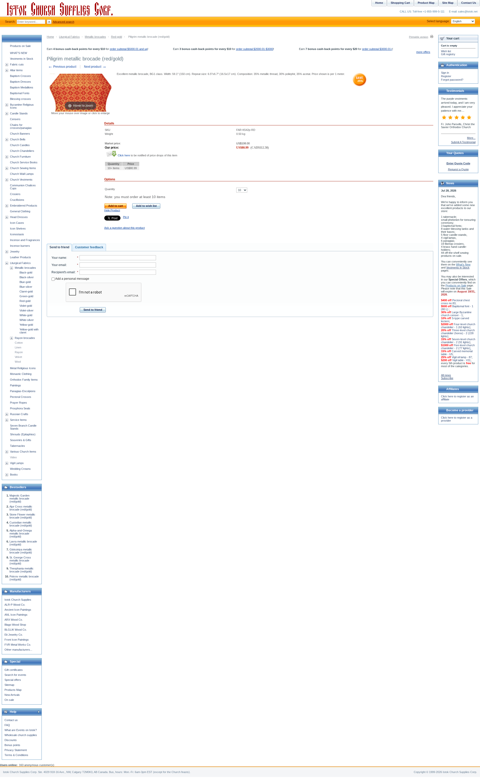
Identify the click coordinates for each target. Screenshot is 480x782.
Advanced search (63, 21)
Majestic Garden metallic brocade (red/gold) (20, 498)
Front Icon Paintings (16, 639)
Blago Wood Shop (15, 624)
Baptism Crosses (20, 75)
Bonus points (12, 745)
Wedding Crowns (20, 468)
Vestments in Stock (21, 58)
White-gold (26, 315)
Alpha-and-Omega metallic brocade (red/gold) (21, 533)
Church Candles (20, 145)
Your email (59, 265)
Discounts (10, 740)
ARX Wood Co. (13, 619)
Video (13, 457)
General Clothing (20, 211)
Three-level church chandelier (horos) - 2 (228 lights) (458, 333)
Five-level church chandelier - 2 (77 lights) (458, 347)
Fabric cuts (17, 64)
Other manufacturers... (18, 649)
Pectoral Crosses (20, 396)
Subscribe (447, 378)
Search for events (15, 674)
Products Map (13, 689)
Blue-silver (26, 286)
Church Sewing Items (23, 168)
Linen (18, 347)
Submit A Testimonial (463, 142)
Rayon (19, 352)
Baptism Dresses (20, 81)
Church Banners (20, 133)
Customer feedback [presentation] (89, 247)
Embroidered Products (23, 205)
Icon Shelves (18, 228)
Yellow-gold (26, 324)
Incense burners (20, 245)
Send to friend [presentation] (59, 247)
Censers (15, 119)
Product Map (426, 2)
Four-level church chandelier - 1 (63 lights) (458, 326)
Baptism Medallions (21, 87)
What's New (463, 264)
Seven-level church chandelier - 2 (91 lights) (458, 341)
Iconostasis (17, 234)
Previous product (62, 66)
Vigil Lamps (17, 463)
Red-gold (116, 36)
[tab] (59, 247)
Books (14, 474)
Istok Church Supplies (17, 599)
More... (471, 137)
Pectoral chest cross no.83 (455, 302)
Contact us (11, 720)
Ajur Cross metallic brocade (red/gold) (21, 508)
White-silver (27, 319)
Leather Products (20, 257)
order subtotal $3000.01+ (377, 48)
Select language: (438, 21)
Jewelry (15, 251)
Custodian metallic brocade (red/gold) (21, 524)
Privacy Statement (15, 750)
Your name (59, 258)
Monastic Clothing (21, 373)
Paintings (15, 385)
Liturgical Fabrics (69, 36)
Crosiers (15, 194)
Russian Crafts (19, 414)
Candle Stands (19, 113)
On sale (9, 699)
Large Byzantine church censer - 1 (456, 314)
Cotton (19, 342)
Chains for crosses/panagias (21, 126)
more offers (423, 51)
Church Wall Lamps (22, 173)
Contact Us (468, 2)
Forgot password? (452, 79)
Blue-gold (25, 281)
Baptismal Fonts (20, 93)
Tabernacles (17, 445)
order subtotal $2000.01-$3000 (254, 48)
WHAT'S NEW (18, 52)
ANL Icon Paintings (16, 614)
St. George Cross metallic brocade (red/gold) (20, 560)
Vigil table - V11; (461, 360)
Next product (95, 66)
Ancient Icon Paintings (17, 609)
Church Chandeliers (22, 150)
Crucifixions (17, 199)
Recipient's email (63, 272)
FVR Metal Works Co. (17, 644)
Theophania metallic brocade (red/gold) (22, 570)
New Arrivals (12, 694)
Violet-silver (27, 310)
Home (50, 36)
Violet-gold (26, 305)
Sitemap (9, 684)
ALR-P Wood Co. (14, 604)
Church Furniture (20, 156)
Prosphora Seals (20, 408)
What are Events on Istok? (20, 730)
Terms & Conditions (16, 755)
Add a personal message (72, 278)
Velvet (18, 356)
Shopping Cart (400, 2)
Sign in (445, 72)
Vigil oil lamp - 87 (462, 357)
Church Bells (18, 139)
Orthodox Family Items (24, 379)
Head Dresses (19, 217)
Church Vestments (21, 179)
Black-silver (27, 277)
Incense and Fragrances (25, 240)
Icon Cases (17, 222)
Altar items (16, 70)
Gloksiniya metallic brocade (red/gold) (21, 551)
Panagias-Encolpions (23, 391)
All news (446, 375)
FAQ (7, 725)
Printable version (418, 36)
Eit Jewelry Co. (13, 634)
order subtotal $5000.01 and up (129, 48)
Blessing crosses (20, 98)
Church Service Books (24, 162)
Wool (18, 361)
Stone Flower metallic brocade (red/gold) (22, 516)
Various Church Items (23, 451)
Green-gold (26, 296)
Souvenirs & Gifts (20, 440)
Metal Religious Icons (23, 368)
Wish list (446, 51)
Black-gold (26, 272)
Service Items (18, 419)
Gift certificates (13, 669)
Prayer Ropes (18, 402)
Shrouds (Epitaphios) (23, 434)
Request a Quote (458, 169)
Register (446, 76)
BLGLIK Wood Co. (15, 629)
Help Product (112, 210)
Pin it (126, 217)
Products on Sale (20, 45)
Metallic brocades (95, 36)
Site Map (448, 2)
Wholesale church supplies (20, 735)
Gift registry (448, 54)
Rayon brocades (25, 337)
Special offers (12, 679)
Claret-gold (26, 291)
